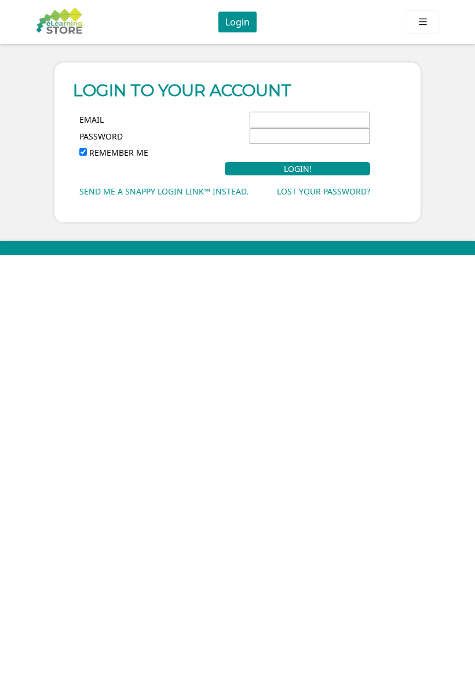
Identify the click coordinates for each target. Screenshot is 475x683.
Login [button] (237, 22)
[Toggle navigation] (423, 22)
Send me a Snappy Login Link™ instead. (164, 191)
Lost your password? (323, 191)
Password (101, 136)
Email (91, 119)
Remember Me (118, 152)
